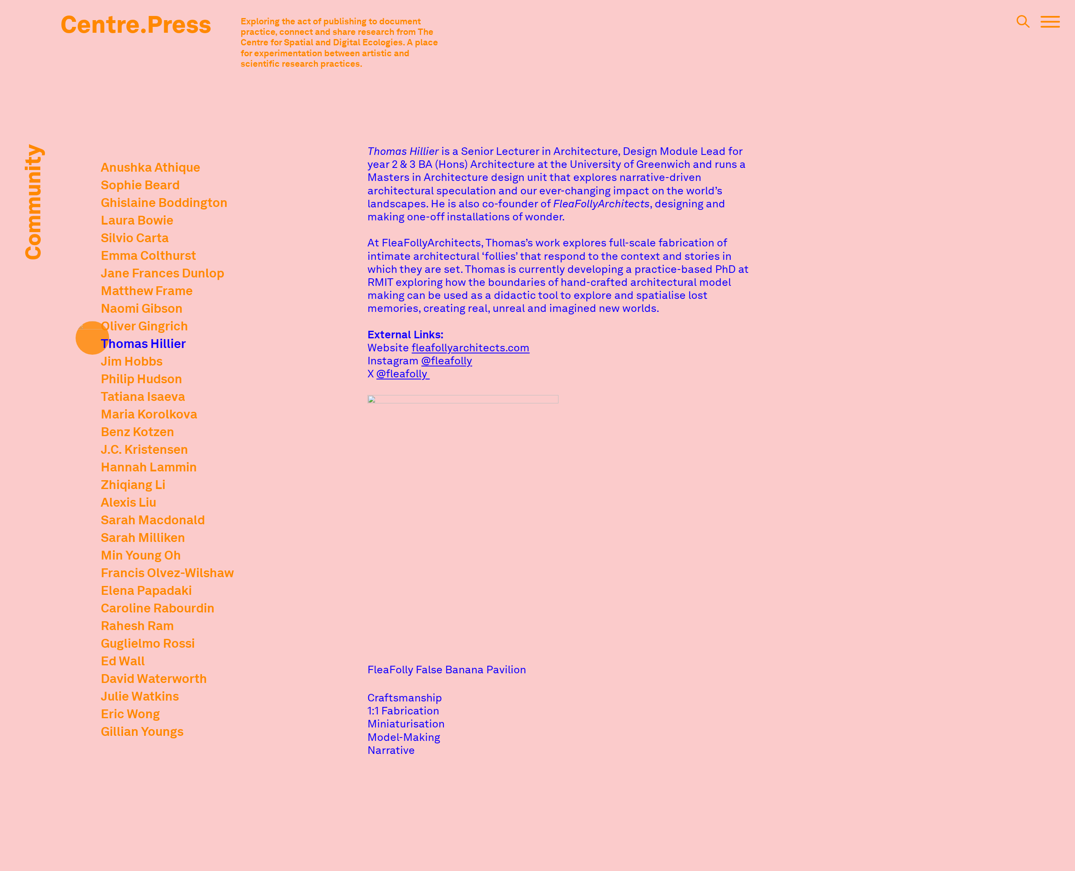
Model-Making (403, 736)
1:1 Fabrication (403, 710)
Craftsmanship (404, 697)
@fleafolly (446, 360)
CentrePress (135, 24)
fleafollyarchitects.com (471, 347)
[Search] (1023, 25)
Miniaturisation (406, 723)
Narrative (391, 749)
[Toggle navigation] (1050, 25)
